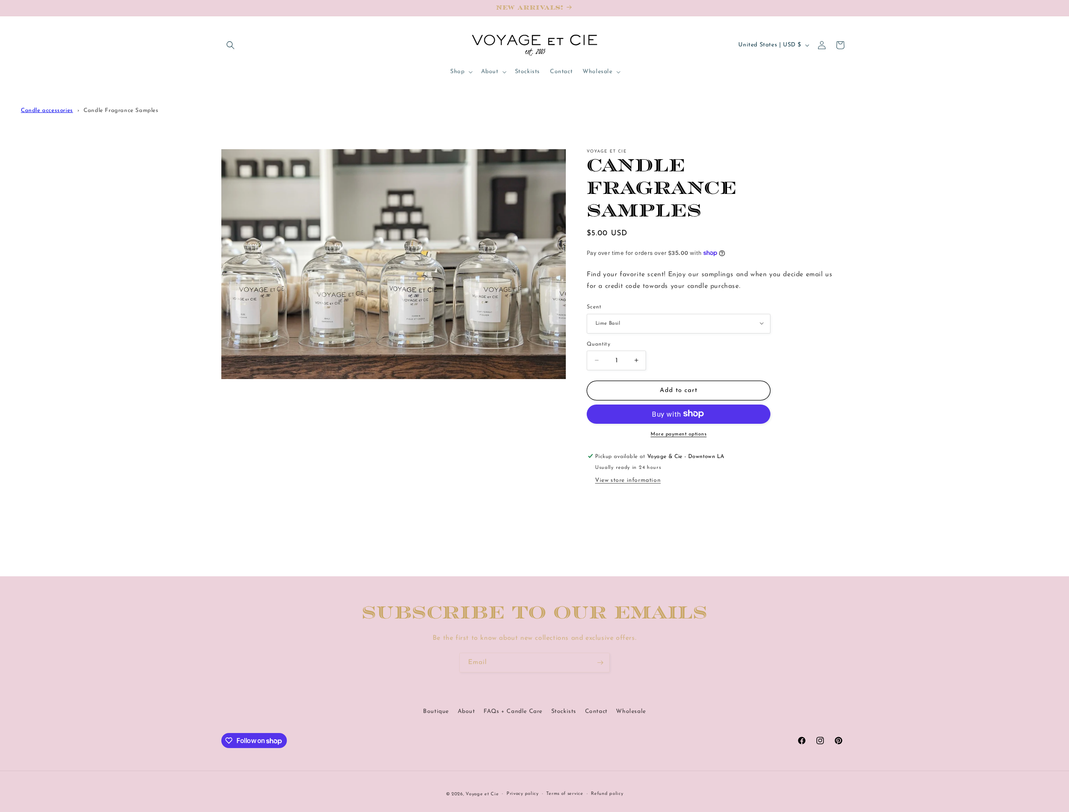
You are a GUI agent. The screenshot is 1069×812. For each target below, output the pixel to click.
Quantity (598, 343)
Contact (596, 711)
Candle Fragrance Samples (121, 110)
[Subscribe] (600, 662)
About (466, 711)
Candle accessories (47, 110)
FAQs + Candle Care (513, 711)
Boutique (436, 711)
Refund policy (607, 794)
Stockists (563, 711)
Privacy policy (523, 794)
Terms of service (564, 794)
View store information (628, 480)
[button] (230, 45)
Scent (594, 306)
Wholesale (631, 711)
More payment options (679, 433)
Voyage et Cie (482, 794)
